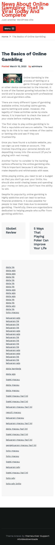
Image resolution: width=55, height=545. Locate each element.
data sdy (10, 306)
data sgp (11, 270)
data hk (10, 267)
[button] (9, 28)
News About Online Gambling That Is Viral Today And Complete (25, 10)
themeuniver (32, 536)
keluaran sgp (13, 318)
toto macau (12, 312)
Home (5, 36)
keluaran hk (12, 321)
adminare (37, 66)
